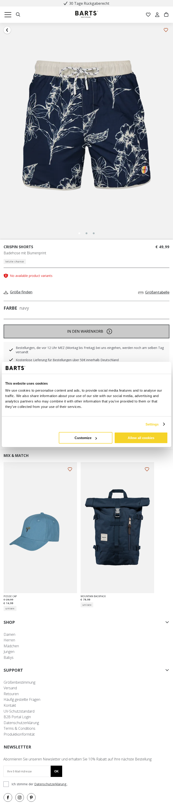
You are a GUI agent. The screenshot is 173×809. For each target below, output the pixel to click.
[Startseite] (86, 15)
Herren (9, 640)
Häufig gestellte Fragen (22, 699)
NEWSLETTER (17, 747)
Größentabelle (157, 292)
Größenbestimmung (19, 682)
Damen (9, 634)
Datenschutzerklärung (21, 722)
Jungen (9, 651)
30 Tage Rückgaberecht (89, 3)
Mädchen (11, 645)
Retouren (11, 693)
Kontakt (10, 705)
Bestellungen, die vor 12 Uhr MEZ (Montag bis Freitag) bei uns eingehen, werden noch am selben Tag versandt (90, 350)
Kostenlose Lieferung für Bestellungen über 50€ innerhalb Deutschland (67, 360)
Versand (10, 687)
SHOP (9, 622)
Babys (9, 657)
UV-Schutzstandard (19, 711)
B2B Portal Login (17, 716)
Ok (56, 771)
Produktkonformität (19, 734)
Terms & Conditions (19, 728)
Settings (152, 424)
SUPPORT (13, 670)
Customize (83, 438)
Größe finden (21, 292)
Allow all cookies (141, 438)
